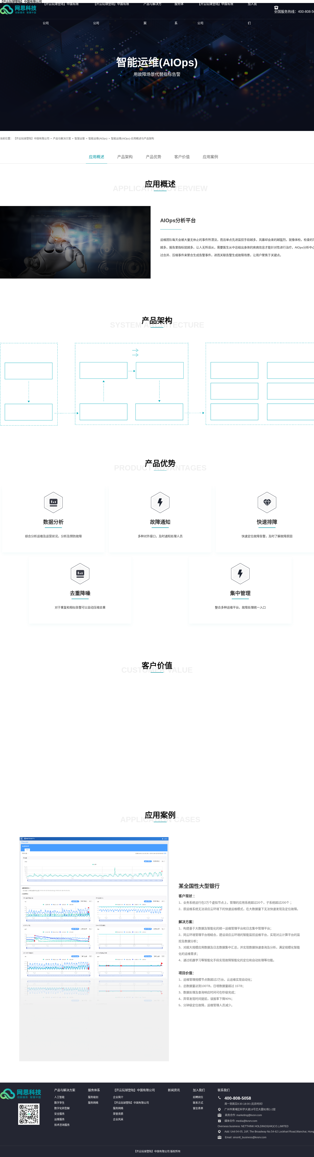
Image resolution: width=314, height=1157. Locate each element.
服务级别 (93, 1097)
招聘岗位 (198, 1097)
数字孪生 (59, 1102)
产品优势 (153, 157)
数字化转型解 (62, 1108)
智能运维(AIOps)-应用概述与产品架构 (132, 138)
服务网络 (93, 1102)
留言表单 (198, 1108)
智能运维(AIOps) (97, 138)
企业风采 (118, 1119)
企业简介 (118, 1097)
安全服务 (59, 1113)
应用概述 (96, 157)
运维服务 (59, 1119)
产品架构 (125, 157)
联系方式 (198, 1102)
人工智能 (59, 1097)
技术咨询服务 (62, 1125)
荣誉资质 (118, 1113)
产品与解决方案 (62, 138)
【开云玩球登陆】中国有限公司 (31, 138)
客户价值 (182, 157)
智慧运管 (80, 138)
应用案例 (210, 157)
